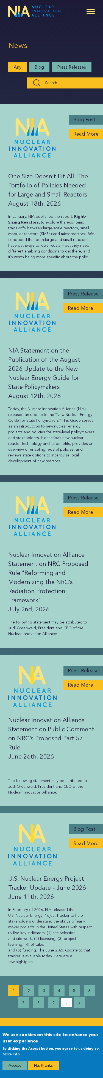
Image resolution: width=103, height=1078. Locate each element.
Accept (15, 1065)
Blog (39, 67)
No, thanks (43, 1065)
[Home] (34, 11)
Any (17, 67)
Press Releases (71, 67)
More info (11, 1054)
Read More (86, 134)
